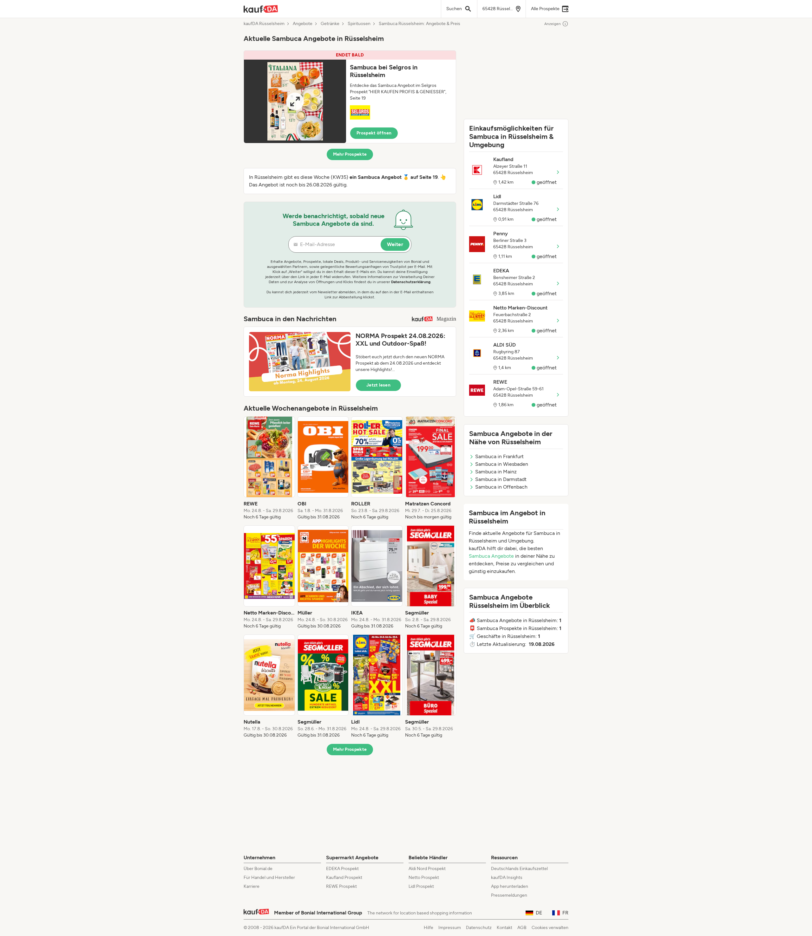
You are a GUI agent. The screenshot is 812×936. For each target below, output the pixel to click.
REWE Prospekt (341, 886)
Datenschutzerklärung (410, 282)
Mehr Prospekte (350, 154)
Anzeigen (552, 24)
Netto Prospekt (424, 877)
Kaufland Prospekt (344, 877)
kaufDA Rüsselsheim (264, 24)
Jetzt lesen (378, 385)
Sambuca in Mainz (496, 472)
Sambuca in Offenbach (501, 487)
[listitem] (269, 468)
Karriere (251, 886)
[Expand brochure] (295, 101)
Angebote (302, 24)
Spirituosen (359, 24)
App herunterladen (509, 886)
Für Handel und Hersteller (269, 877)
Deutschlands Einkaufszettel (519, 868)
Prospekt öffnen (374, 133)
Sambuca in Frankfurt (499, 456)
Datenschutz (479, 927)
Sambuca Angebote (491, 556)
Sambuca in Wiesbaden (501, 464)
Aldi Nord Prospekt (427, 868)
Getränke (330, 24)
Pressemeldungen (509, 895)
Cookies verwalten (550, 927)
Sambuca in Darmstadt (501, 479)
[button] (350, 96)
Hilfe (428, 927)
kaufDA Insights (506, 877)
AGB (522, 927)
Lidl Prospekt (421, 886)
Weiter (395, 244)
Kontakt (504, 927)
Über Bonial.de (258, 868)
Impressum (449, 927)
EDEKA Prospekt (342, 868)
